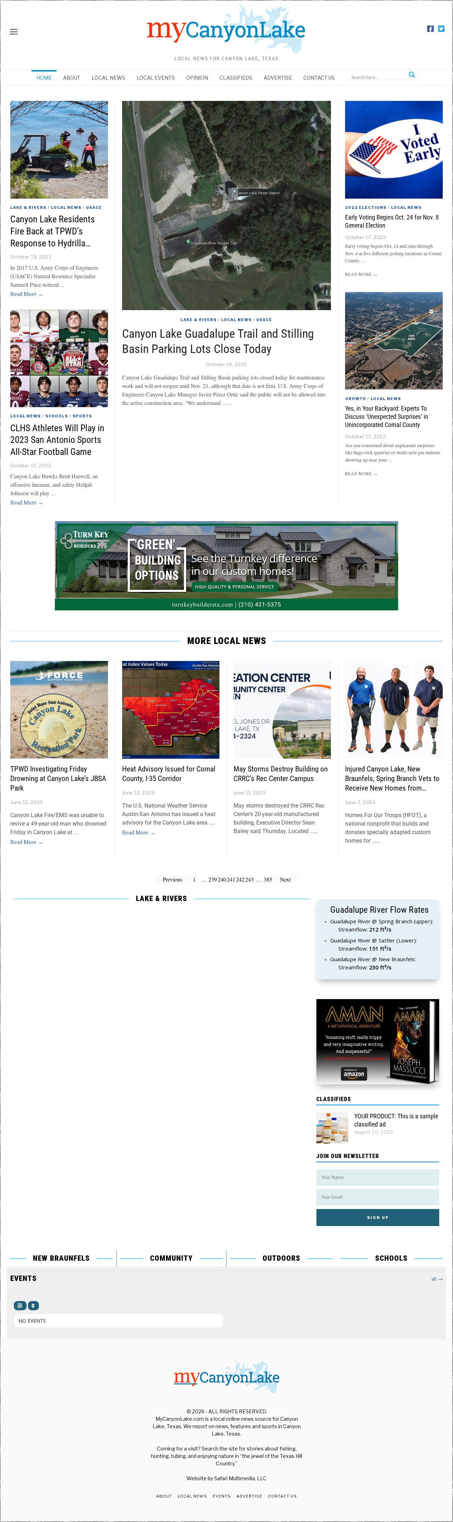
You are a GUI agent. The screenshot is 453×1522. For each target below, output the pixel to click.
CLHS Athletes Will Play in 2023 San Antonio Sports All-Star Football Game (57, 440)
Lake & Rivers (198, 320)
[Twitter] (441, 29)
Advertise (278, 78)
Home (44, 78)
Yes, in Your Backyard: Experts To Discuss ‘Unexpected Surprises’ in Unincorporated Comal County (386, 416)
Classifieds (235, 78)
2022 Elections (365, 207)
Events (222, 1496)
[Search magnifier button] (412, 75)
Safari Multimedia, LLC (240, 1478)
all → (437, 1279)
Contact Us (319, 78)
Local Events (156, 78)
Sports (82, 416)
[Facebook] (430, 29)
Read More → (27, 294)
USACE (264, 320)
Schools (56, 416)
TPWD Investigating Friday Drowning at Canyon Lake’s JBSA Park (58, 778)
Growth (355, 399)
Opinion (197, 78)
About (71, 78)
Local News (108, 78)
